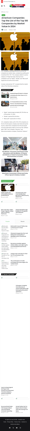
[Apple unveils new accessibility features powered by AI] (7, 187)
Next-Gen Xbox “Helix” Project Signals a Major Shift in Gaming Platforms (7, 212)
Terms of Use (17, 421)
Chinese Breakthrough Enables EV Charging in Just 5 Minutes (22, 211)
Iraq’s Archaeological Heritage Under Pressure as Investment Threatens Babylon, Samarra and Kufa (7, 390)
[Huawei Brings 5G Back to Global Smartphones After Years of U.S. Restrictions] (5, 95)
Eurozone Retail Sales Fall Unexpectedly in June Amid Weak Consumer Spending (7, 409)
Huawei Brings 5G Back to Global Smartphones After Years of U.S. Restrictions (19, 95)
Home (3, 12)
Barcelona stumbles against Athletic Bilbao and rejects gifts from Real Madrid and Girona (19, 245)
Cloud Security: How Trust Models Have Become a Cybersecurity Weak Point (22, 195)
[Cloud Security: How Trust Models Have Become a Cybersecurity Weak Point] (22, 187)
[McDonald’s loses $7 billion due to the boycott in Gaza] (6, 228)
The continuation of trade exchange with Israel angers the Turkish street (19, 262)
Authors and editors (15, 424)
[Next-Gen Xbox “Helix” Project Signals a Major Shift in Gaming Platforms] (7, 204)
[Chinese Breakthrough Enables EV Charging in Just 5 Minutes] (22, 204)
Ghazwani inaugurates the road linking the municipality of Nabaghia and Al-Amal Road (19, 235)
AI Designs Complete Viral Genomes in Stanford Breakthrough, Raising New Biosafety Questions (22, 288)
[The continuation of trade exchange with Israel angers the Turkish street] (6, 264)
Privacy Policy (10, 421)
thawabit (5, 29)
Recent (22, 221)
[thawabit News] (17, 6)
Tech (7, 12)
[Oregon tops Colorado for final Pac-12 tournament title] (6, 256)
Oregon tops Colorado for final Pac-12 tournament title (19, 254)
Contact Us (24, 421)
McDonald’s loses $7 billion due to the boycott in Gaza (19, 226)
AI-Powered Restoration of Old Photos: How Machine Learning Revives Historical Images (18, 103)
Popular (8, 221)
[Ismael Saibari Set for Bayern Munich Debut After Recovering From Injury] (22, 401)
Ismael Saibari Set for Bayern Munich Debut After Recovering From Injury (22, 409)
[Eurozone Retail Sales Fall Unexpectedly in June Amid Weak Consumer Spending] (7, 401)
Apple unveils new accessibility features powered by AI (7, 194)
